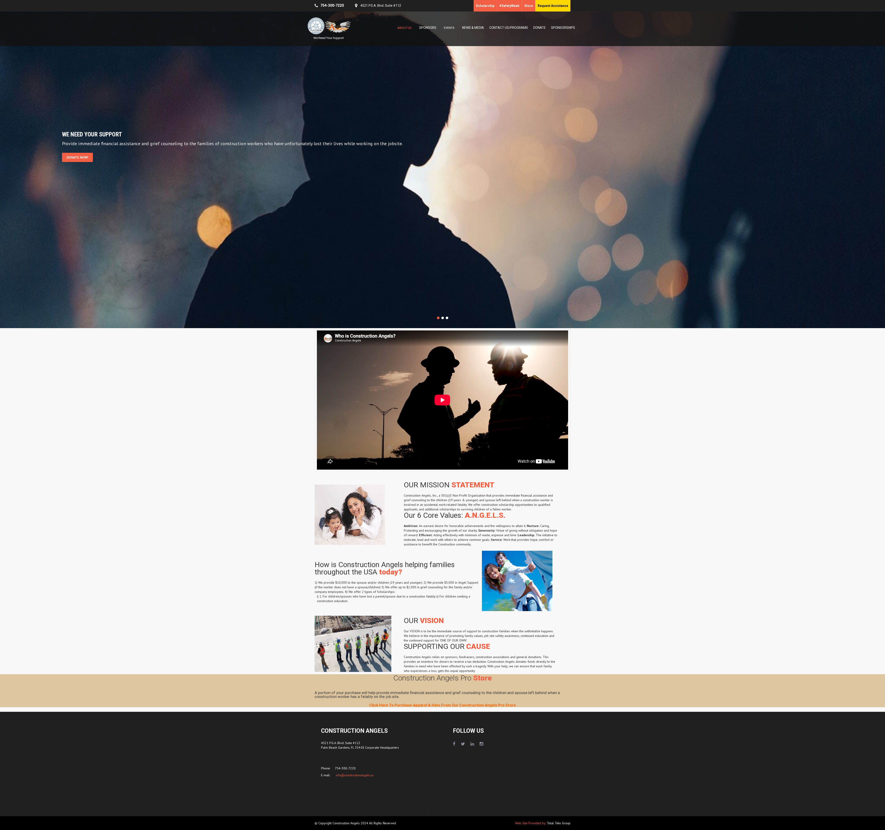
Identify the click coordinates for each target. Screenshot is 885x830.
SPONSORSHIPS (563, 27)
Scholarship (485, 6)
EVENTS (449, 27)
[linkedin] (472, 744)
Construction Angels (347, 823)
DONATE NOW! (77, 157)
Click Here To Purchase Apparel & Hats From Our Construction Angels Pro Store (442, 705)
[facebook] (454, 744)
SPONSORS (427, 27)
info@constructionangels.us (354, 775)
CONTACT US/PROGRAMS (508, 27)
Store (528, 6)
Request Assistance (553, 6)
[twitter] (463, 744)
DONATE (539, 27)
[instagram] (481, 744)
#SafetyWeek (509, 6)
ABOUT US (404, 27)
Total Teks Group (558, 823)
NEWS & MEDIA (473, 27)
